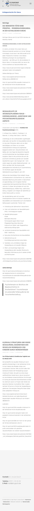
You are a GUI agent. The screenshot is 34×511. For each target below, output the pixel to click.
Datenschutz (6, 502)
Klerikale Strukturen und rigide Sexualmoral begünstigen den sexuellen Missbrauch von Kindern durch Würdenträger (16, 346)
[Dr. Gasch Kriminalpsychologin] (14, 3)
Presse (10, 33)
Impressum (28, 499)
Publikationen (12, 123)
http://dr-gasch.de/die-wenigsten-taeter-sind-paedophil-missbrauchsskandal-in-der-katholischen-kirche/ (17, 415)
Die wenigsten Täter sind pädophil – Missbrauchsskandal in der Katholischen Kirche (16, 28)
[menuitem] (30, 3)
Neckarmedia (18, 33)
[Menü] (30, 3)
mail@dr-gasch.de (14, 483)
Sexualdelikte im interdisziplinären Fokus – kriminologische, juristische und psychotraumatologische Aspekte (17, 116)
